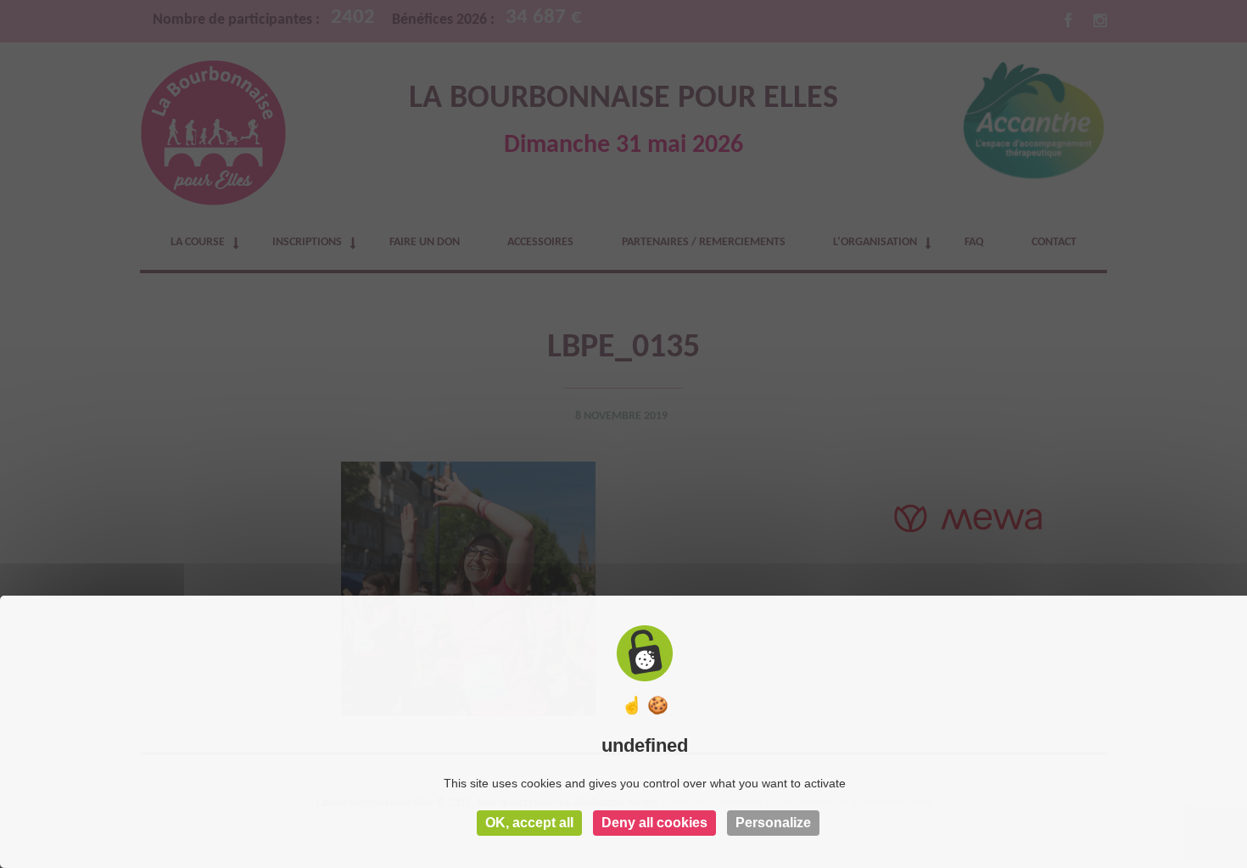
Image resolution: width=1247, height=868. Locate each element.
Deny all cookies (654, 822)
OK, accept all (529, 822)
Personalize (773, 822)
